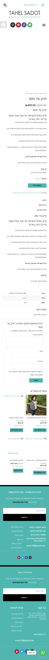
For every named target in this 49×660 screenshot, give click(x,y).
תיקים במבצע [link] (17, 193)
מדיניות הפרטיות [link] (20, 502)
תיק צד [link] (37, 193)
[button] (5, 5)
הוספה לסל (37, 185)
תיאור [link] (44, 200)
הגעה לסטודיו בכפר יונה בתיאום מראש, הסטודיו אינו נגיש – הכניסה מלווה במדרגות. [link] (36, 616)
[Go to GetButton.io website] (43, 657)
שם (41, 351)
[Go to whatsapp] (43, 652)
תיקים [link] (36, 93)
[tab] (24, 200)
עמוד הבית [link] (43, 93)
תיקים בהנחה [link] (26, 193)
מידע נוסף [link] (42, 205)
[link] (3, 24)
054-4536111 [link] (40, 541)
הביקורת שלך (37, 335)
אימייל (40, 361)
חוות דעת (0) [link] (41, 210)
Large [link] (24, 298)
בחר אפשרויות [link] (39, 430)
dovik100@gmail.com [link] (36, 545)
